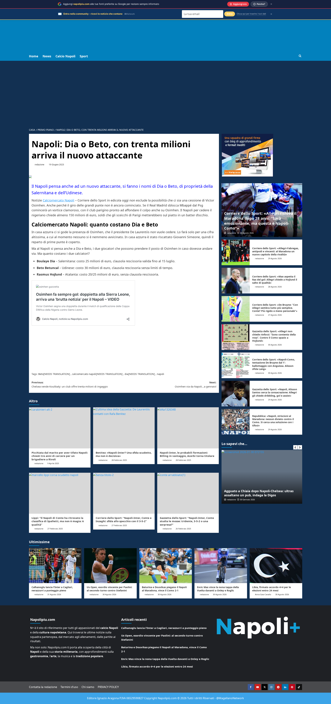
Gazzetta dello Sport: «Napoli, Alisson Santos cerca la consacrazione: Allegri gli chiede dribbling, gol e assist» (274, 392)
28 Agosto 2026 (275, 286)
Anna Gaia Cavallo (263, 594)
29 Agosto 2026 (275, 258)
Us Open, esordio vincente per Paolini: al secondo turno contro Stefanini (109, 589)
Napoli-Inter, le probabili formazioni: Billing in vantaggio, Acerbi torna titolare (187, 454)
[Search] (300, 56)
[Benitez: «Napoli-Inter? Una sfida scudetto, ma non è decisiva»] (124, 427)
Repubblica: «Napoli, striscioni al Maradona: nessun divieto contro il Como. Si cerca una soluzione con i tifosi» (273, 420)
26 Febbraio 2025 (183, 528)
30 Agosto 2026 (247, 233)
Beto (40, 374)
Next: (195, 384)
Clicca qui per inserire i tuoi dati (251, 14)
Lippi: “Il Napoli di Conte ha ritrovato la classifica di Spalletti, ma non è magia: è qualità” (58, 521)
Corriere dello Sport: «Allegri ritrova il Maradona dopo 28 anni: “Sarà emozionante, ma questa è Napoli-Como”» (260, 221)
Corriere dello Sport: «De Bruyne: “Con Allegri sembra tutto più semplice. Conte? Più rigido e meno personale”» (275, 308)
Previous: (70, 384)
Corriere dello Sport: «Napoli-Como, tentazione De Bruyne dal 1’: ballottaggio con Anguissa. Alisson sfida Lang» (273, 364)
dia (126, 374)
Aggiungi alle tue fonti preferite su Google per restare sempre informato (111, 4)
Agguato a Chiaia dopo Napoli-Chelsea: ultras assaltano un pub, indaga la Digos (259, 493)
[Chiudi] (271, 4)
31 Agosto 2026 (54, 594)
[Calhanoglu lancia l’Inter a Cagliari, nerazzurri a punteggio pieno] (55, 565)
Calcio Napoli (65, 56)
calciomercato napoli (84, 374)
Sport (84, 56)
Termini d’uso (69, 687)
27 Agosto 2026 (275, 315)
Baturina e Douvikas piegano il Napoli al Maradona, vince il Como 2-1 (164, 589)
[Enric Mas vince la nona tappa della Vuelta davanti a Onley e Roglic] (220, 565)
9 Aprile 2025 (53, 463)
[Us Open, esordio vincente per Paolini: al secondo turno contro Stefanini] (110, 565)
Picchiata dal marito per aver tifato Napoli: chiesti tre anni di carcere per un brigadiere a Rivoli (60, 456)
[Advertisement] (165, 26)
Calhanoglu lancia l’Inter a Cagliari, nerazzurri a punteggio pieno (52, 589)
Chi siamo (88, 687)
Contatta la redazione (43, 687)
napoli (160, 374)
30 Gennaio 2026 (247, 499)
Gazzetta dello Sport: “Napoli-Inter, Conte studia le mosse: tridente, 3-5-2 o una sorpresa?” (187, 521)
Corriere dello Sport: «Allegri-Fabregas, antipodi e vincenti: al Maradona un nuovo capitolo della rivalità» (275, 251)
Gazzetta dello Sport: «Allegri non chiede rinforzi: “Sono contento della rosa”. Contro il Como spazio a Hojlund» (274, 336)
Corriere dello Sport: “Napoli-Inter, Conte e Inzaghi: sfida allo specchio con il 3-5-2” (124, 519)
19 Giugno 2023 (56, 164)
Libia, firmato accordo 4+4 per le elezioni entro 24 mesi (271, 589)
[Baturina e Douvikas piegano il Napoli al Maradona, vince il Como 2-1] (165, 565)
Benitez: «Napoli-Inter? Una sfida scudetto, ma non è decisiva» (124, 454)
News (47, 56)
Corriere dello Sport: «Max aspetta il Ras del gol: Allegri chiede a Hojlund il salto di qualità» (274, 279)
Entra (230, 13)
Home (33, 56)
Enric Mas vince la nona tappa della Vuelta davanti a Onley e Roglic (218, 589)
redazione (39, 164)
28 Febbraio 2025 (119, 460)
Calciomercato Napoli (58, 200)
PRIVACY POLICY (108, 687)
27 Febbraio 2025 (55, 528)
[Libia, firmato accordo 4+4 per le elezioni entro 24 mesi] (276, 565)
